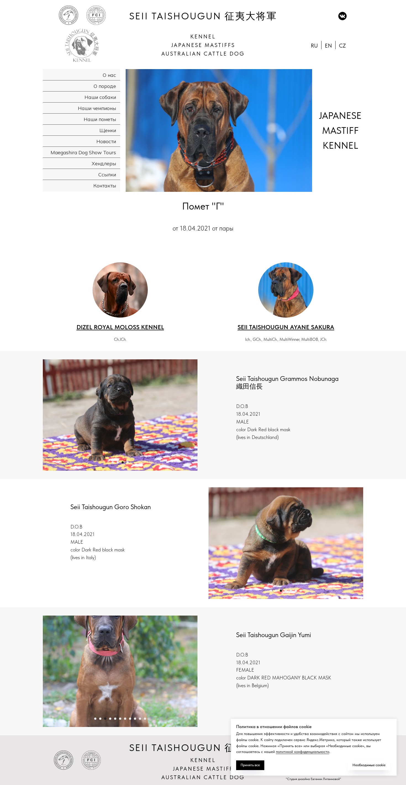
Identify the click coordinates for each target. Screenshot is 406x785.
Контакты (104, 185)
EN (328, 45)
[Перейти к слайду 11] (145, 719)
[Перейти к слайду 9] (135, 719)
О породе (105, 86)
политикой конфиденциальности (302, 751)
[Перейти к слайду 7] (301, 591)
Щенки (107, 130)
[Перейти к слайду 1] (113, 462)
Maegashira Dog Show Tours (83, 152)
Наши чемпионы (97, 108)
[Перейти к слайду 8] (130, 719)
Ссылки (107, 174)
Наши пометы (100, 119)
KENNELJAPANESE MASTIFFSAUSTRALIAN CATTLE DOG (203, 45)
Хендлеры (104, 163)
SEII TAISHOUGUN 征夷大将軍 (203, 16)
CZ (342, 45)
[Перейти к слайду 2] (118, 462)
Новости (106, 141)
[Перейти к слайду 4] (127, 462)
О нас (109, 75)
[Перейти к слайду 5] (291, 591)
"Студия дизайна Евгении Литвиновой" (313, 779)
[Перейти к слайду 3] (123, 462)
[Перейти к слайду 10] (140, 719)
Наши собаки (100, 97)
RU (314, 45)
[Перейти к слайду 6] (296, 591)
